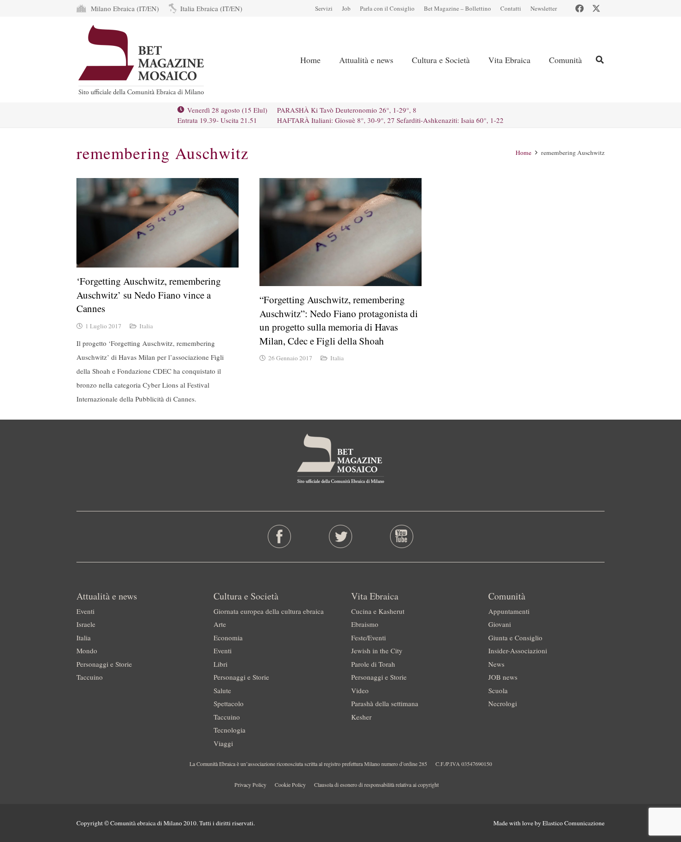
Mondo (86, 650)
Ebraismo (364, 624)
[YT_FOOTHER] (401, 536)
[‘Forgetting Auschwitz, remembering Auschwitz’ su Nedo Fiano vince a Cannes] (157, 223)
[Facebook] (579, 8)
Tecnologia (230, 729)
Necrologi (502, 703)
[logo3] (142, 60)
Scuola (498, 690)
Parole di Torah (373, 664)
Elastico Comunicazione (573, 823)
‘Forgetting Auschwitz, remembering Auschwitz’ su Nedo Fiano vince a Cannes (148, 294)
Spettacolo (229, 703)
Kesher (361, 716)
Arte (220, 624)
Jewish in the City (377, 650)
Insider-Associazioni (517, 650)
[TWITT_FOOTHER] (341, 536)
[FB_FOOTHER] (279, 536)
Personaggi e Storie (104, 664)
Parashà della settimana (384, 703)
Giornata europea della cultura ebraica (269, 611)
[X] (596, 8)
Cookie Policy (290, 784)
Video (360, 690)
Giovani (499, 624)
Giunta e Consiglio (515, 637)
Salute (222, 690)
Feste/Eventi (368, 637)
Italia (146, 326)
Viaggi (223, 743)
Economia (228, 637)
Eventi (85, 611)
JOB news (502, 677)
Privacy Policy (250, 784)
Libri (220, 664)
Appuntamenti (509, 611)
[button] (599, 60)
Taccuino (89, 677)
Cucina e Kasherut (377, 611)
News (496, 664)
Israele (85, 624)
